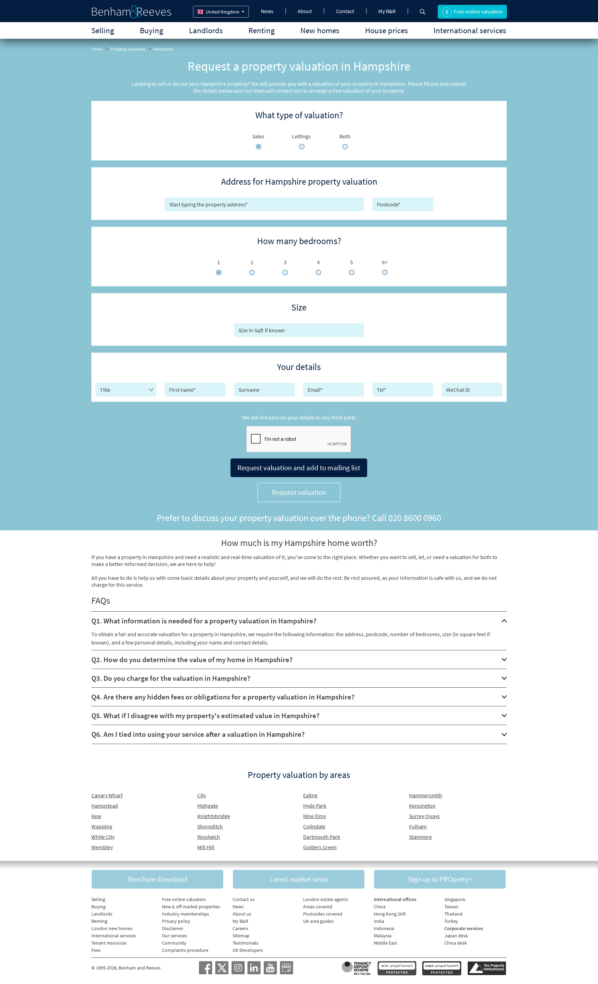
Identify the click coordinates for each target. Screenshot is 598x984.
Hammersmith (425, 795)
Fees (96, 950)
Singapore (454, 899)
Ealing (310, 795)
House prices (386, 30)
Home (96, 49)
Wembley (102, 847)
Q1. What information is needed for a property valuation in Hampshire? (203, 620)
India (379, 921)
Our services (174, 935)
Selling (102, 30)
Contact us (244, 899)
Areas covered (317, 906)
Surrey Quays (424, 816)
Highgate (207, 805)
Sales (258, 136)
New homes (319, 30)
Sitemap (241, 935)
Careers (240, 928)
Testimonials (246, 943)
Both (345, 136)
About (305, 11)
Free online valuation (184, 899)
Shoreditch (210, 826)
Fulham (418, 826)
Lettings (301, 136)
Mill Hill (205, 847)
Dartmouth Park (321, 836)
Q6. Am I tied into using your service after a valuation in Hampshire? (198, 734)
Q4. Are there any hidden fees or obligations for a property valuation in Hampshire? (222, 697)
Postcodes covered (322, 914)
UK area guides (318, 921)
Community (174, 943)
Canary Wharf (107, 795)
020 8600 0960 (414, 517)
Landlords (206, 30)
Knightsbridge (213, 816)
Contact (345, 11)
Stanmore (420, 836)
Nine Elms (314, 816)
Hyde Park (314, 805)
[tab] (299, 621)
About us (242, 914)
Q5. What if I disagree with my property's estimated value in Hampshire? (205, 715)
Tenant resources (109, 943)
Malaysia (382, 935)
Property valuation (128, 49)
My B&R (387, 11)
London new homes (112, 928)
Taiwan (451, 906)
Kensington (422, 805)
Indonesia (384, 928)
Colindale (314, 826)
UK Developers (248, 950)
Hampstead (104, 805)
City (201, 795)
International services (470, 30)
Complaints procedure (185, 950)
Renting (261, 30)
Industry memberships (185, 914)
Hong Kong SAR (390, 914)
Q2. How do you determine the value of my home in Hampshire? (191, 659)
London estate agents (325, 899)
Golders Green (320, 847)
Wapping (101, 826)
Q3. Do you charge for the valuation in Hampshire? (170, 678)
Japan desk (456, 935)
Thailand (453, 914)
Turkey (451, 921)
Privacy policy (176, 921)
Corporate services (463, 928)
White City (103, 836)
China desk (455, 943)
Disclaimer (172, 928)
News (267, 11)
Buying (151, 30)
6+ (385, 262)
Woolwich (208, 836)
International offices (395, 899)
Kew (96, 816)
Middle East (385, 943)
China (380, 906)
